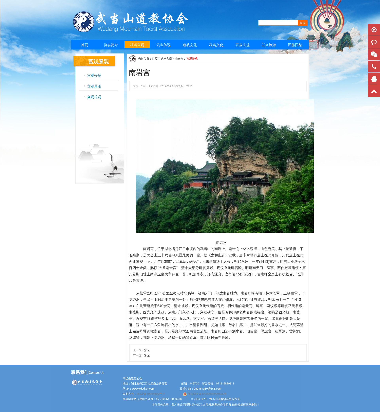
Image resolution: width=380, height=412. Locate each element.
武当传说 (163, 44)
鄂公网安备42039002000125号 (206, 394)
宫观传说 (94, 96)
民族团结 (295, 44)
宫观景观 (94, 85)
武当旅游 (269, 44)
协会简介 (111, 44)
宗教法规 (242, 44)
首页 (84, 44)
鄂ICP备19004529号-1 (151, 394)
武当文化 (216, 44)
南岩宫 (179, 58)
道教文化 (190, 44)
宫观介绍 (94, 75)
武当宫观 (137, 44)
